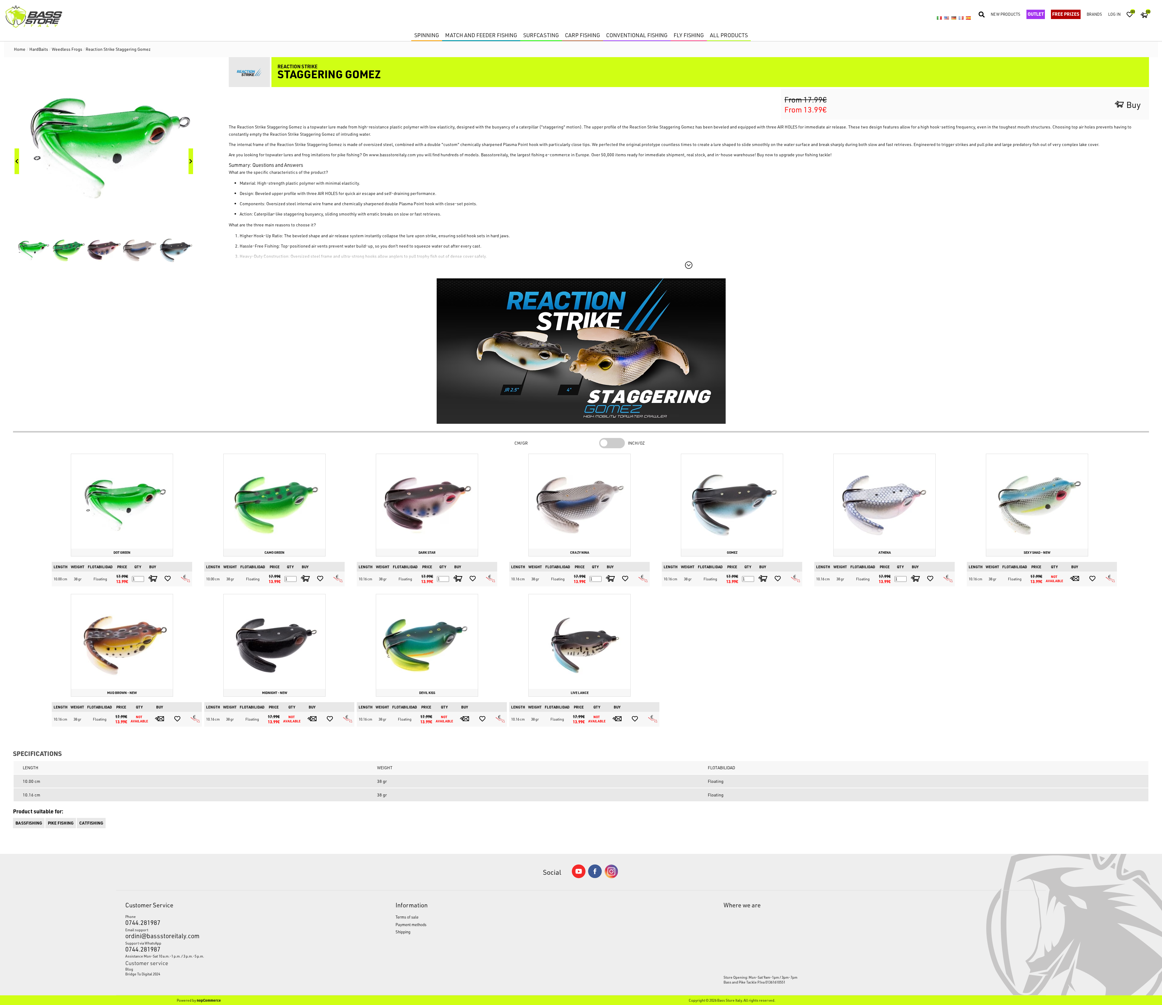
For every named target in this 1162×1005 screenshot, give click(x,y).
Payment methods (411, 924)
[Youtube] (579, 877)
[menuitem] (225, 969)
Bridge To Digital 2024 (142, 973)
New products (1005, 14)
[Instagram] (611, 877)
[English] (946, 17)
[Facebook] (595, 876)
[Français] (961, 17)
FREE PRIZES (1065, 14)
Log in (1114, 14)
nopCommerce (209, 1000)
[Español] (968, 17)
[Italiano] (939, 17)
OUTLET (1036, 14)
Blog (129, 969)
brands (1094, 14)
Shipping (403, 931)
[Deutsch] (953, 17)
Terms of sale (407, 916)
